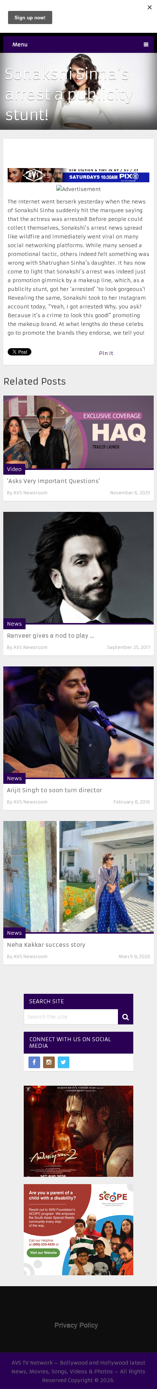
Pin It (106, 353)
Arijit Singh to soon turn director (54, 790)
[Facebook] (34, 1062)
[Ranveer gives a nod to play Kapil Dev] (78, 568)
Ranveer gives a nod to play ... (50, 635)
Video (14, 469)
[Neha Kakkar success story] (78, 877)
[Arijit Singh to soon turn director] (78, 722)
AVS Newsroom (30, 492)
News (14, 623)
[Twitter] (63, 1062)
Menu (20, 44)
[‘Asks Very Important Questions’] (78, 433)
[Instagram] (49, 1062)
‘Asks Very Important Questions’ (53, 481)
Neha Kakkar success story (46, 944)
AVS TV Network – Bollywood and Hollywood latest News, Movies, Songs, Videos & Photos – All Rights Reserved (78, 1371)
